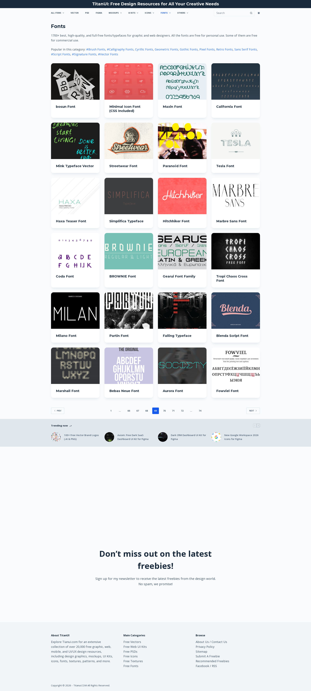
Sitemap (201, 651)
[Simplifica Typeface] (128, 196)
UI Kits (131, 12)
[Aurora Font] (182, 366)
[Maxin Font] (182, 81)
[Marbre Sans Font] (235, 196)
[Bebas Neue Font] (128, 366)
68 (146, 410)
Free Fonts (130, 666)
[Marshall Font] (75, 366)
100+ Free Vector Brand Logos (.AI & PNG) (81, 437)
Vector (75, 12)
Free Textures (133, 661)
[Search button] (251, 13)
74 (200, 410)
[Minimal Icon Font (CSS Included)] (128, 81)
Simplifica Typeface (126, 221)
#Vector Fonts (108, 54)
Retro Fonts (224, 49)
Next (251, 410)
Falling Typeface (177, 336)
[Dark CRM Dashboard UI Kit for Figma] (163, 437)
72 (182, 410)
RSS (214, 666)
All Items (56, 12)
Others (181, 12)
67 (137, 410)
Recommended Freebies (212, 661)
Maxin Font (172, 107)
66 (128, 410)
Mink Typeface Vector (75, 166)
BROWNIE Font (122, 276)
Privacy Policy (205, 647)
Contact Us (219, 642)
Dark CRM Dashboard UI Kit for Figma (188, 437)
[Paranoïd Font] (182, 141)
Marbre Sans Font (231, 221)
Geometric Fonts (166, 49)
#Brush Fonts (95, 49)
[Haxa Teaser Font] (75, 196)
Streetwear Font (123, 166)
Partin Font (119, 336)
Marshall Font (67, 391)
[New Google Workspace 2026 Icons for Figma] (216, 437)
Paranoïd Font (175, 166)
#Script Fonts (60, 54)
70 (164, 410)
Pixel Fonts (207, 49)
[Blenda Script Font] (235, 310)
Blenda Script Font (232, 336)
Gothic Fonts (189, 49)
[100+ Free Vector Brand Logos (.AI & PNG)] (56, 437)
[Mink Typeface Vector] (75, 141)
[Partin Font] (128, 310)
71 (173, 410)
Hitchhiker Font (176, 221)
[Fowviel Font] (235, 366)
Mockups (114, 12)
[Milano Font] (75, 310)
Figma (99, 12)
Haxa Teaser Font (71, 221)
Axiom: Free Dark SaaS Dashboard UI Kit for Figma (133, 437)
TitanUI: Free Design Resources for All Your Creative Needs (155, 3)
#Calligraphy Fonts (120, 49)
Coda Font (65, 276)
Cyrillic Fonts (144, 49)
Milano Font (66, 336)
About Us (202, 642)
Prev (59, 410)
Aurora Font (173, 391)
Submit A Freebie (208, 656)
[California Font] (235, 81)
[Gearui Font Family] (182, 251)
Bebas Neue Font (124, 391)
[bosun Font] (75, 81)
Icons (148, 12)
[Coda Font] (75, 251)
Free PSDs (130, 651)
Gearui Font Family (179, 276)
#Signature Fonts (84, 54)
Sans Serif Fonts (245, 49)
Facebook (202, 666)
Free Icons (130, 656)
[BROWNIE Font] (128, 251)
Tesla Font (225, 166)
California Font (229, 107)
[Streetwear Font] (128, 141)
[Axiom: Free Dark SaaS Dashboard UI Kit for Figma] (109, 437)
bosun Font (65, 107)
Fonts (164, 12)
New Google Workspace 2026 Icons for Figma (241, 437)
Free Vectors (132, 642)
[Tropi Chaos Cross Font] (235, 251)
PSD (87, 12)
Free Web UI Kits (135, 647)
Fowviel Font (227, 391)
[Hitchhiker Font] (182, 196)
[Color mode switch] (259, 13)
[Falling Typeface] (182, 310)
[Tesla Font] (235, 141)
